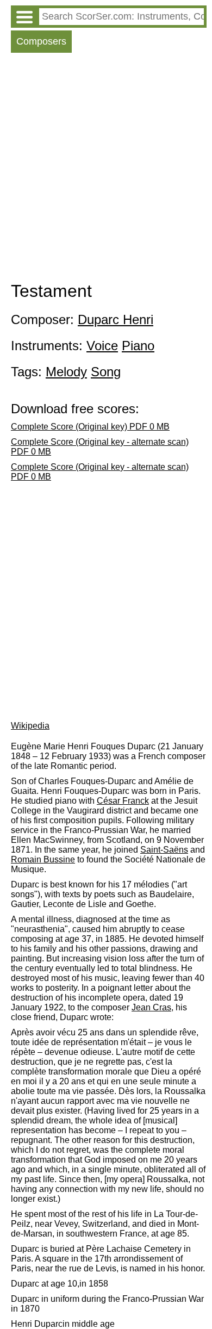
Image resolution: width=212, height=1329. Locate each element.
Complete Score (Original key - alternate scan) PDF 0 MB (100, 446)
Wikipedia (30, 725)
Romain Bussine (43, 859)
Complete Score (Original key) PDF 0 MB (90, 426)
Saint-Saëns (164, 849)
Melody (66, 371)
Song (106, 371)
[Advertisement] (106, 170)
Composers (41, 41)
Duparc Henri (115, 319)
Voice (102, 345)
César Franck (123, 800)
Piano (138, 345)
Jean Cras (151, 1007)
